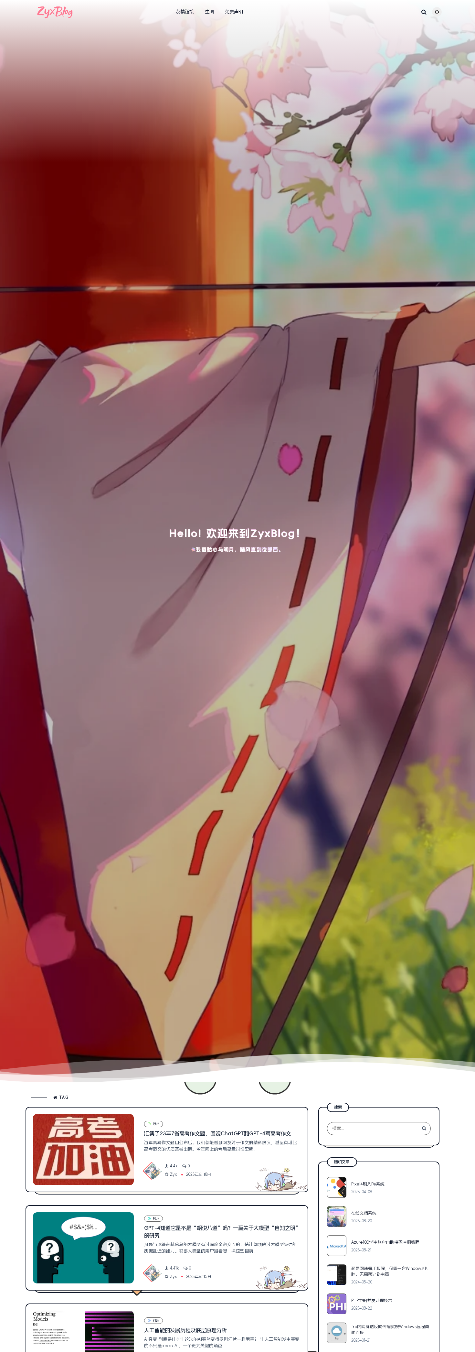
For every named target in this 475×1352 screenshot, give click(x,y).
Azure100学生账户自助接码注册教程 (385, 1242)
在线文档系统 (363, 1213)
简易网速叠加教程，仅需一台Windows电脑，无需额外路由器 (389, 1271)
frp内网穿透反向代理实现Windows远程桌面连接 (390, 1330)
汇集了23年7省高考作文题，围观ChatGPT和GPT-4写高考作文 (217, 1133)
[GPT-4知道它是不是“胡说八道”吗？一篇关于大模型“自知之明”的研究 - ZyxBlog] (83, 1247)
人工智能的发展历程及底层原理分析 (185, 1330)
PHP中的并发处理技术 (371, 1300)
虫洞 (209, 11)
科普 (156, 1320)
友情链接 (185, 11)
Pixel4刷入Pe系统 (368, 1184)
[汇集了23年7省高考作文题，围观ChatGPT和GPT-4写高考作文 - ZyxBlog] (83, 1149)
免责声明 (234, 11)
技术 (156, 1124)
